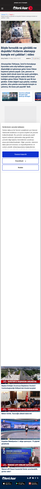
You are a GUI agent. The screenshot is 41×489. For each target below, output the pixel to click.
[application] (20, 244)
